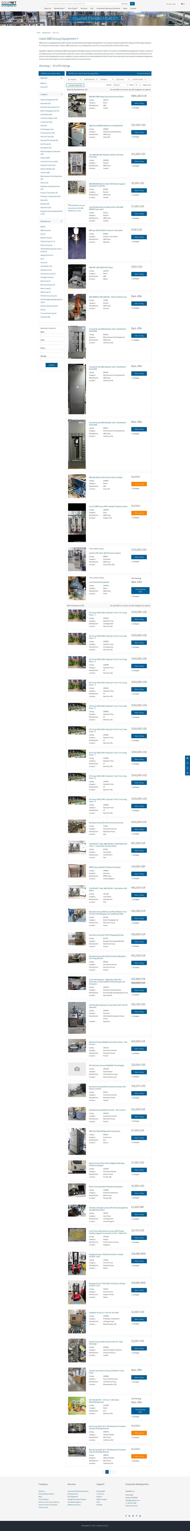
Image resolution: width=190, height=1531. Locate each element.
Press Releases (44, 1499)
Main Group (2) (45, 281)
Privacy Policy (43, 1507)
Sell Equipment (73, 1497)
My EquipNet (100, 1491)
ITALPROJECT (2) (46, 266)
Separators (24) (45, 207)
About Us (42, 1491)
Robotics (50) (44, 204)
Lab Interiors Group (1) (48, 274)
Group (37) (44, 87)
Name (42, 332)
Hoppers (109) (45, 158)
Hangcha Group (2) (46, 255)
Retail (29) (44, 200)
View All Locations (131, 1506)
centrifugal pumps (45, 54)
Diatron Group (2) (46, 245)
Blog (40, 1497)
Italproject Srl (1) (46, 270)
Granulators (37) (46, 148)
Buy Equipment (73, 1494)
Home (38, 33)
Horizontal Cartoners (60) (49, 161)
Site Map (99, 1505)
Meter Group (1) (45, 288)
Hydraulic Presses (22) (47, 165)
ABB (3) (42, 227)
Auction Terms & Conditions (48, 1505)
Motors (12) (44, 183)
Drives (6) (43, 126)
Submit (51, 365)
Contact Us (100, 1494)
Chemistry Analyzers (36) (48, 118)
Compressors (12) (46, 122)
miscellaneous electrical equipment (127, 54)
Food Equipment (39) (47, 133)
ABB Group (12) (45, 230)
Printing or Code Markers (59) (50, 196)
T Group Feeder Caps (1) (48, 313)
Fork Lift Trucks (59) (47, 137)
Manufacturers (46, 33)
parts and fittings (87, 54)
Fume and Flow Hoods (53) (49, 140)
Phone (42, 348)
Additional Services (74, 1505)
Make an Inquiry (101, 1499)
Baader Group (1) (46, 238)
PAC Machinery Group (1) (48, 296)
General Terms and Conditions (49, 1502)
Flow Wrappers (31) (46, 129)
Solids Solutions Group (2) (49, 306)
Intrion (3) (43, 262)
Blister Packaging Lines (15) (49, 111)
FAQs (98, 1502)
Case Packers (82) (46, 114)
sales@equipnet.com (132, 1500)
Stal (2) (42, 310)
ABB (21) (43, 83)
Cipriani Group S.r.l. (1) (47, 241)
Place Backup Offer (140, 590)
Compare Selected (75, 85)
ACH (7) (42, 234)
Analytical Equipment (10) (49, 100)
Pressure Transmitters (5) (49, 193)
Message (43, 356)
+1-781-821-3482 (130, 1503)
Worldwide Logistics (74, 1502)
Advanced (124, 4)
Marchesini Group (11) (47, 285)
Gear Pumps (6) (45, 144)
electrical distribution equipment (63, 54)
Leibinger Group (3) (46, 277)
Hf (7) (42, 259)
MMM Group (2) (45, 292)
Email (42, 340)
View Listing (139, 103)
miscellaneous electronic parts (103, 54)
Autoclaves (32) (45, 103)
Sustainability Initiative (46, 1494)
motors (77, 54)
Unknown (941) (45, 317)
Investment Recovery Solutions (78, 1491)
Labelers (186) (45, 173)
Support (99, 1497)
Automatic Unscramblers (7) (49, 107)
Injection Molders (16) (47, 169)
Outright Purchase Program (77, 1499)
